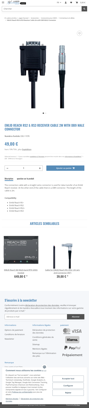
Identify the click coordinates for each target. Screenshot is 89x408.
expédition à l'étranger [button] (37, 157)
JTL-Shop (77, 405)
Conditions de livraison (15, 334)
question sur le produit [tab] (25, 178)
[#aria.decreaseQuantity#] (7, 168)
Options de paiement (14, 330)
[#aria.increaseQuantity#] (40, 168)
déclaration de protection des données (42, 305)
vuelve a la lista (11, 18)
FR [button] (58, 2)
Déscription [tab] (9, 178)
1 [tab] (43, 113)
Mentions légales (12, 399)
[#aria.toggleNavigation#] (3, 1)
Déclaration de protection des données (43, 331)
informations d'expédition (73, 157)
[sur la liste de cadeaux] (79, 33)
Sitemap (36, 344)
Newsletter (9, 339)
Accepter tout (68, 378)
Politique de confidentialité (22, 392)
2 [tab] (45, 113)
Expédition (26, 149)
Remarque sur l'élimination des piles (44, 354)
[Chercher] (84, 8)
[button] (65, 2)
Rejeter (68, 393)
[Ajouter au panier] (6, 27)
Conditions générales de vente (43, 338)
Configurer (68, 385)
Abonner (76, 316)
